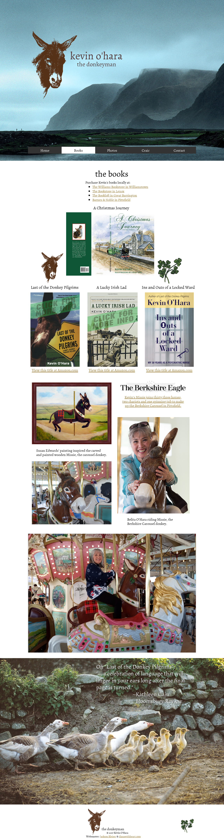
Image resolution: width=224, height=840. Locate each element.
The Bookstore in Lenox (108, 191)
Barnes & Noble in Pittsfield (111, 199)
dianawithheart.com (130, 836)
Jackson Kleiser (108, 836)
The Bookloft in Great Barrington (114, 195)
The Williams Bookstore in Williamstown (120, 186)
